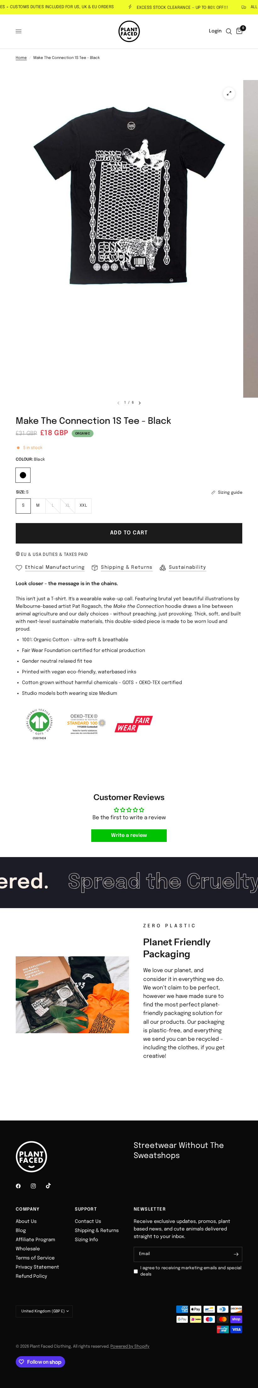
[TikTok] (53, 1186)
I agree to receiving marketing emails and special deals (191, 1271)
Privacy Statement (37, 1267)
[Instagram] (38, 1186)
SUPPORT (86, 1209)
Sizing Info (86, 1239)
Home (21, 58)
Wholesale (28, 1249)
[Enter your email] (236, 1254)
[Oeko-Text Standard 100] (86, 724)
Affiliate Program (35, 1239)
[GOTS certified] (39, 724)
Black (23, 475)
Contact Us (88, 1221)
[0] (238, 31)
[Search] (229, 31)
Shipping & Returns (97, 1230)
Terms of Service (35, 1258)
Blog (21, 1230)
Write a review (129, 835)
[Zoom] (229, 93)
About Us (26, 1221)
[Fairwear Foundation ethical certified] (133, 724)
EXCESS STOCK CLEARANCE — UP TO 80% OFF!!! (171, 8)
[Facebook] (23, 1186)
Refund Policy (31, 1276)
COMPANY (28, 1209)
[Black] (23, 474)
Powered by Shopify (129, 1347)
